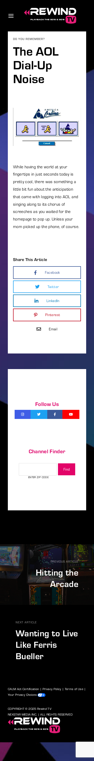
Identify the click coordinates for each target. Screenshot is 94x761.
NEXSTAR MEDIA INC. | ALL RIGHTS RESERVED (40, 714)
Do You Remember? (29, 39)
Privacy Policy (52, 689)
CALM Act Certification (23, 689)
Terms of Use (74, 689)
